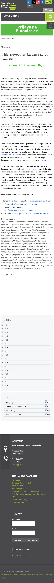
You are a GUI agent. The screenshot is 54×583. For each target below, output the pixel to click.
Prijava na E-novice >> (27, 28)
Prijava (18, 540)
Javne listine (6, 39)
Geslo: (14, 528)
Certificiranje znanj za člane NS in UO (26, 499)
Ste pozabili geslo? (19, 555)
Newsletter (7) (10, 410)
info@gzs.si (18, 464)
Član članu (16, 480)
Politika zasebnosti (19, 575)
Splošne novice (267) (12, 414)
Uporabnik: (16, 519)
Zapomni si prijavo (23, 549)
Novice (14, 39)
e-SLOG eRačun (18, 502)
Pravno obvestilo (6, 575)
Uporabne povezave (20, 488)
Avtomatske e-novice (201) (15, 406)
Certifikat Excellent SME (21, 483)
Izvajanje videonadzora (35, 575)
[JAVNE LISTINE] (8, 5)
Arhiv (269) (8, 402)
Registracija (32, 540)
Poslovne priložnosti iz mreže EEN (25, 491)
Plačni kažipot (17, 486)
